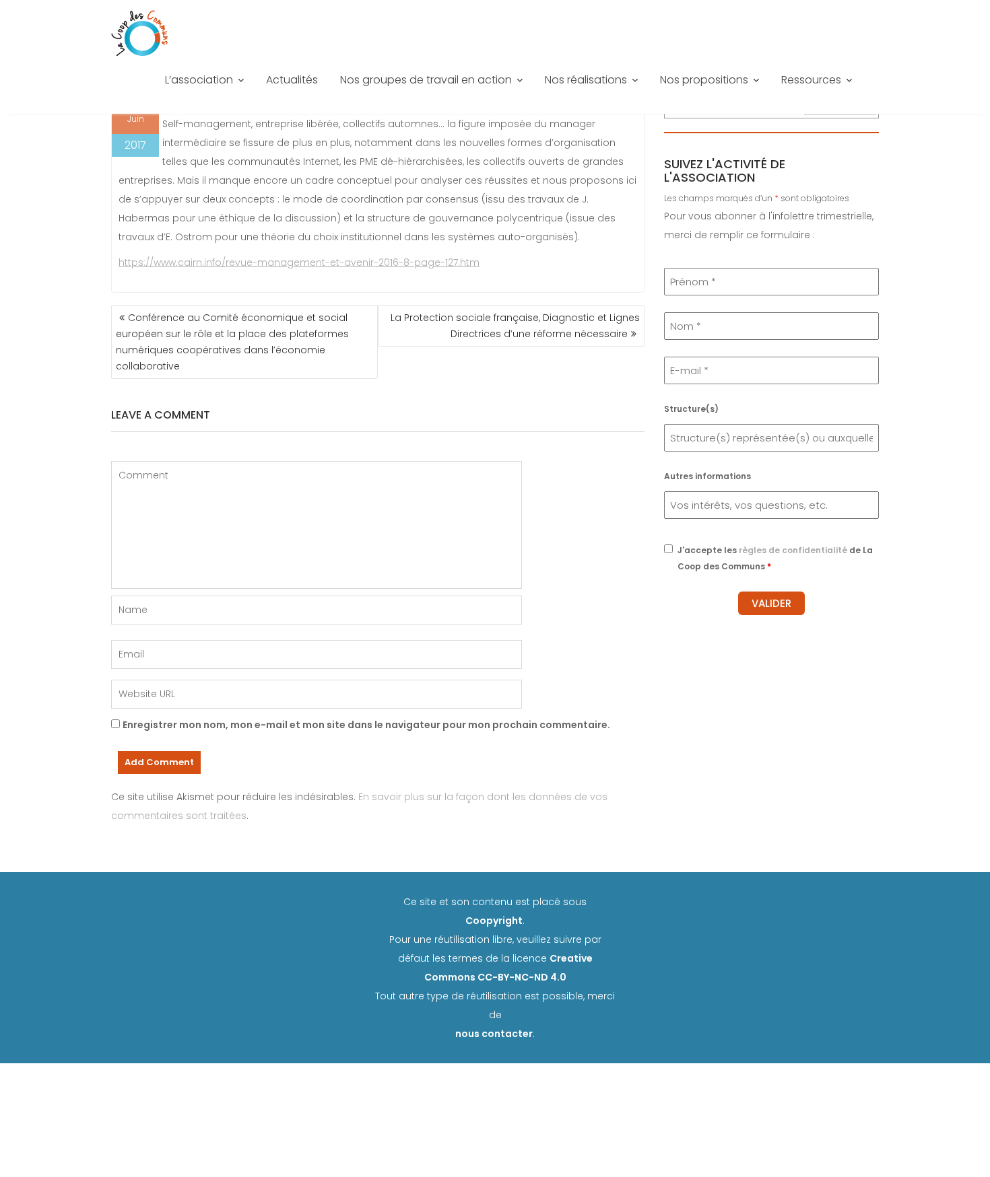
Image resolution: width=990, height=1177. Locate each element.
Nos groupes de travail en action (426, 79)
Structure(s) (691, 409)
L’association (199, 79)
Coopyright (494, 920)
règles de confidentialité (793, 550)
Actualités (292, 79)
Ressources (811, 79)
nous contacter (494, 1033)
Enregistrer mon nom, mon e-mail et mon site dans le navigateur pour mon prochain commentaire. (366, 725)
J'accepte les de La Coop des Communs (775, 558)
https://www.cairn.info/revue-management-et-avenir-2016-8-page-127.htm (299, 262)
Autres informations (707, 476)
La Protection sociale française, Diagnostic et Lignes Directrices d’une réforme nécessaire (515, 326)
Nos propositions (704, 79)
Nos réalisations (586, 79)
